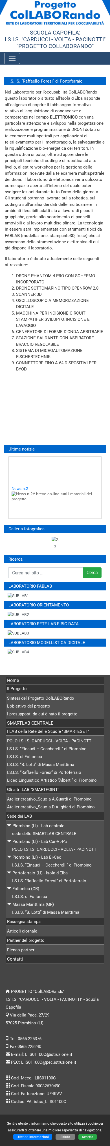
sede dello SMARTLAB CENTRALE (44, 833)
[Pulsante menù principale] (12, 58)
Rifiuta (65, 1137)
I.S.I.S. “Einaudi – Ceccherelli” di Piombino (47, 748)
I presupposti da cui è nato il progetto (42, 714)
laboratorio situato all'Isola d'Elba (51, 98)
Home (13, 680)
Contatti (15, 959)
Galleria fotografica (26, 528)
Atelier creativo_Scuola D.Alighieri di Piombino (51, 807)
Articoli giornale (22, 931)
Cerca (92, 572)
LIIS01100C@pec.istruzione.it (48, 1062)
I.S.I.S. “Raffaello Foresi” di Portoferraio (44, 772)
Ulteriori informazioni (33, 1137)
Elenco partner (20, 949)
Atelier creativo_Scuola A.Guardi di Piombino (49, 799)
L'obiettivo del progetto (28, 706)
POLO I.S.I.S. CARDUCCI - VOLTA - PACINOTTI (50, 740)
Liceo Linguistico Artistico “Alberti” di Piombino (52, 780)
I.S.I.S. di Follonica (24, 756)
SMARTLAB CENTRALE (30, 723)
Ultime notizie (21, 449)
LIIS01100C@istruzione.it (48, 1054)
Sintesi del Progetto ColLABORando (40, 698)
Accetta (87, 1137)
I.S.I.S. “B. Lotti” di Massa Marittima (40, 764)
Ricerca (15, 559)
